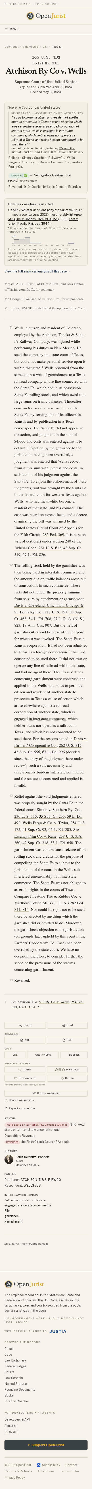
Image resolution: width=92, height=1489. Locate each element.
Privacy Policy (14, 1477)
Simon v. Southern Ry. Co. (58, 809)
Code (8, 1354)
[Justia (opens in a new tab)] (58, 1331)
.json (24, 1243)
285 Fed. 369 (53, 534)
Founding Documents (19, 1389)
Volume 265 (30, 46)
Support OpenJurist (46, 1445)
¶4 (11, 979)
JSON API (11, 1432)
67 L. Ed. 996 (53, 751)
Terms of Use (69, 1471)
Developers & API (17, 1419)
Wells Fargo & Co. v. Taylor (45, 822)
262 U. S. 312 (70, 745)
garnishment (13, 1221)
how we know (28, 180)
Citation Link (43, 1054)
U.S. (45, 46)
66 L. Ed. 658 (61, 842)
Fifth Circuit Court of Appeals (47, 1142)
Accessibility (48, 1465)
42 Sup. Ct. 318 (35, 842)
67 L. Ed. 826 (34, 554)
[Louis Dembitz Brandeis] (8, 1159)
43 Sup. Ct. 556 (27, 751)
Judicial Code (25, 547)
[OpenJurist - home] (46, 16)
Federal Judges (15, 1366)
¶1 (11, 327)
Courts (9, 1372)
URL (15, 1054)
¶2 (11, 565)
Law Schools (13, 1378)
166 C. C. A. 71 (30, 1007)
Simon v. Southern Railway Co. (43, 158)
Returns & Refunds (18, 1471)
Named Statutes (16, 1384)
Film (7, 1210)
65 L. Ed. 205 (59, 829)
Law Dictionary (15, 1360)
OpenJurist (11, 46)
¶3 (11, 795)
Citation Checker (16, 1401)
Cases (8, 1349)
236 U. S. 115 (25, 816)
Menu (14, 29)
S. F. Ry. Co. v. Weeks (54, 1001)
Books (9, 1395)
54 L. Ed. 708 (40, 618)
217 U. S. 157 (56, 612)
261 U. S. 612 (50, 547)
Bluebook (74, 1054)
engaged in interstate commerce (40, 718)
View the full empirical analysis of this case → (37, 271)
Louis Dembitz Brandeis (32, 1157)
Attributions (46, 1471)
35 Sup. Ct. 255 (52, 816)
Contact (71, 1465)
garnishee (11, 1216)
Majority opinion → (28, 1164)
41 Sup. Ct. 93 (34, 829)
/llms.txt (10, 1426)
